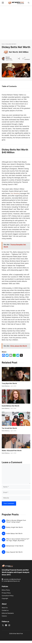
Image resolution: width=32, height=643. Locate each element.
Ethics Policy (6, 590)
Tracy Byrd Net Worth (9, 383)
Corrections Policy (7, 595)
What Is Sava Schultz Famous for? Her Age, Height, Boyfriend (17, 539)
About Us (5, 607)
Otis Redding (15, 193)
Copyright (5, 598)
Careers (4, 616)
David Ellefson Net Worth (10, 406)
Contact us (5, 610)
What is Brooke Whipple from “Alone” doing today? (16, 521)
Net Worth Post (18, 633)
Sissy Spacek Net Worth (14, 552)
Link (23, 57)
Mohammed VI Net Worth (14, 546)
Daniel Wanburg (8, 57)
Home (3, 44)
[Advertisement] (16, 24)
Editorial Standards (8, 613)
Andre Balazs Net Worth (14, 533)
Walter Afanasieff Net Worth (12, 450)
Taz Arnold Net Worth (9, 428)
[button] (28, 2)
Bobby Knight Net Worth (14, 527)
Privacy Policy (6, 593)
